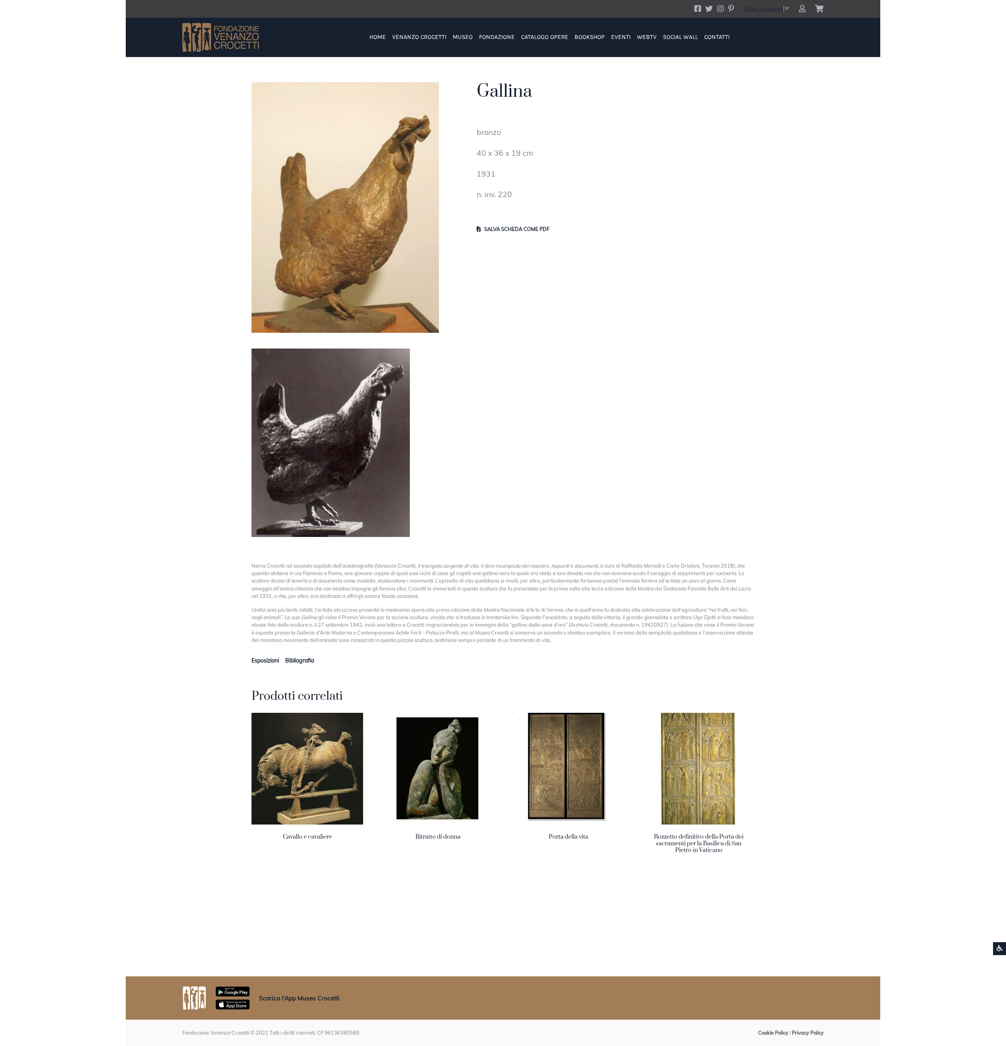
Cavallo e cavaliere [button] (307, 837)
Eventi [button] (621, 37)
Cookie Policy (773, 1032)
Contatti (717, 37)
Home (377, 37)
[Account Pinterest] (731, 8)
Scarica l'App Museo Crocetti (299, 998)
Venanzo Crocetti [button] (419, 37)
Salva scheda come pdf (516, 229)
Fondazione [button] (497, 37)
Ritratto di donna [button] (438, 837)
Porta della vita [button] (568, 837)
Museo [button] (463, 37)
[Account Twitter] (709, 8)
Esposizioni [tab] (265, 660)
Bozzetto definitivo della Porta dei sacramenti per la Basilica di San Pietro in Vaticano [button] (698, 843)
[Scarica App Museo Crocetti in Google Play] (232, 991)
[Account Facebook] (698, 8)
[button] (802, 9)
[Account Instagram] (720, 8)
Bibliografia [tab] (299, 660)
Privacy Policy (808, 1032)
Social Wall (680, 37)
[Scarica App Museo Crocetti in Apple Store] (232, 1004)
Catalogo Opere (544, 37)
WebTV (647, 37)
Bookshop (590, 37)
